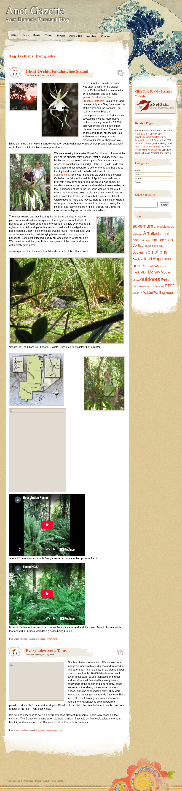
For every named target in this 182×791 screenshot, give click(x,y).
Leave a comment (54, 729)
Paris (165, 279)
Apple (170, 226)
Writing (159, 292)
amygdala (160, 226)
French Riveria (142, 139)
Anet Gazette (35, 9)
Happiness (162, 258)
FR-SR (138, 130)
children (146, 240)
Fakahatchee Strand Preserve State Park (98, 99)
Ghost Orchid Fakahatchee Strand (57, 71)
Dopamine (139, 252)
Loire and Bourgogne (145, 143)
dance (148, 245)
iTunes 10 (162, 266)
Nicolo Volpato (57, 780)
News (25, 35)
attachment (159, 233)
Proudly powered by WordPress (19, 780)
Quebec (139, 152)
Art (146, 232)
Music (136, 280)
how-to (149, 266)
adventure (142, 225)
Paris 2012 (75, 36)
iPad (155, 266)
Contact (105, 36)
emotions (157, 251)
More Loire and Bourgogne (148, 146)
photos (154, 285)
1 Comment (52, 638)
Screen (61, 35)
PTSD (170, 285)
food (148, 258)
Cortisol (138, 245)
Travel (48, 35)
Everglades (40, 638)
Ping (162, 286)
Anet (52, 75)
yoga (169, 292)
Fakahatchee (61, 174)
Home (14, 35)
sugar (135, 293)
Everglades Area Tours (46, 650)
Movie (165, 272)
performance (140, 286)
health (138, 265)
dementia (157, 245)
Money (154, 272)
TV (141, 293)
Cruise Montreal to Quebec (148, 149)
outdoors (150, 278)
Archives (91, 36)
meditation (139, 272)
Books (36, 35)
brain (137, 239)
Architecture (137, 234)
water (148, 292)
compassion (162, 239)
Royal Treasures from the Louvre (151, 136)
